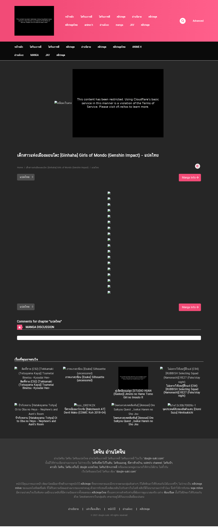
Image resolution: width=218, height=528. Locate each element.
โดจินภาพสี (104, 16)
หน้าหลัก (69, 16)
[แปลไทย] (26, 177)
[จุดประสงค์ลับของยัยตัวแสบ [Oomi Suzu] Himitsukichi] (182, 405)
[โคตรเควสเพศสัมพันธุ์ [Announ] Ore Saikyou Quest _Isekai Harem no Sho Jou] (133, 409)
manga (119, 25)
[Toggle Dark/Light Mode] (197, 166)
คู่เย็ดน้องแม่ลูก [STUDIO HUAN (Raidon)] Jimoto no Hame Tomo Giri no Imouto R (133, 394)
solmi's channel (153, 462)
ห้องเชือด (169, 492)
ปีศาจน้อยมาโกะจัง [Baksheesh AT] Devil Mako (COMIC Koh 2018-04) (85, 411)
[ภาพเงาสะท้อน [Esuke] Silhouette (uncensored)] (84, 371)
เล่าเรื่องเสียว (93, 509)
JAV (132, 25)
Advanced (198, 20)
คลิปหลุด (121, 16)
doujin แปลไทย (89, 467)
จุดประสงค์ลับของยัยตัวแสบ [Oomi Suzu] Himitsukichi (182, 411)
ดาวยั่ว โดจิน (57, 467)
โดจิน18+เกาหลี (108, 467)
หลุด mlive (197, 488)
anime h (88, 25)
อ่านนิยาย (137, 16)
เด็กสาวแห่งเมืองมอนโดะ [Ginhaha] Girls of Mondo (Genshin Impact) (57, 167)
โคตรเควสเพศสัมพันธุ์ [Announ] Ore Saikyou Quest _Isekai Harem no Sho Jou (133, 421)
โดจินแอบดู (120, 462)
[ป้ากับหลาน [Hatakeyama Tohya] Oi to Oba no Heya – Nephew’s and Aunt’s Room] (36, 409)
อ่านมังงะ (104, 25)
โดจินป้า (167, 462)
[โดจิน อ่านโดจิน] (34, 20)
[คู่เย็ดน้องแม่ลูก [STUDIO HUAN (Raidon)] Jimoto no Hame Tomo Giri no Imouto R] (133, 377)
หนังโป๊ (111, 509)
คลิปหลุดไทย (71, 25)
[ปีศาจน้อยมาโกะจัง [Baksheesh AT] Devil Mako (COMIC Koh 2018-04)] (84, 405)
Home (20, 167)
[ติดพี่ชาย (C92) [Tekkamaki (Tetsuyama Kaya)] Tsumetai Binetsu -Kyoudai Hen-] (36, 373)
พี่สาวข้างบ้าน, (136, 462)
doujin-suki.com (153, 458)
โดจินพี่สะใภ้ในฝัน (102, 462)
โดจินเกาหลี (86, 16)
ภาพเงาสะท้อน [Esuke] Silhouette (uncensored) (84, 378)
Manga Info (189, 177)
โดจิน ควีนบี (72, 467)
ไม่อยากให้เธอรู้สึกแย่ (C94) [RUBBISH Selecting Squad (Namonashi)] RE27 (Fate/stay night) (182, 390)
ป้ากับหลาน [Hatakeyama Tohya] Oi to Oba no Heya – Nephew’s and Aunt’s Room (36, 421)
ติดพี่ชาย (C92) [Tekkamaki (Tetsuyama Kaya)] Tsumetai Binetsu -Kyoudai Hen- (36, 385)
